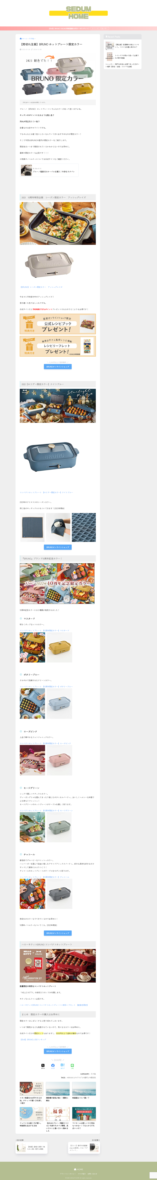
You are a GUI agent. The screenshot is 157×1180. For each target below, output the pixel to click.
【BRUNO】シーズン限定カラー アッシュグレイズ (41, 287)
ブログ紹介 (82, 1174)
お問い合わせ (92, 1174)
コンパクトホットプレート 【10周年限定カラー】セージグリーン (46, 810)
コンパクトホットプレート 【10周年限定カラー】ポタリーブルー (46, 686)
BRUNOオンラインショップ (57, 366)
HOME (79, 1169)
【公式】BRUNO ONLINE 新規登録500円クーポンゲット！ (69, 28)
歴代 (86, 1077)
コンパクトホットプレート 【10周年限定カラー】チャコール (44, 877)
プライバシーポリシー (68, 1174)
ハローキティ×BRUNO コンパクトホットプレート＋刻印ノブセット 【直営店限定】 (54, 1005)
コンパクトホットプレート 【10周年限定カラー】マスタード (44, 630)
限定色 (93, 1077)
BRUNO (71, 1077)
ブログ (79, 1077)
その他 (93, 1074)
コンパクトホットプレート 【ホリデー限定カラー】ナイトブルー (46, 492)
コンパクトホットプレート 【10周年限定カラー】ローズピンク (45, 743)
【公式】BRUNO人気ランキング (33, 1039)
